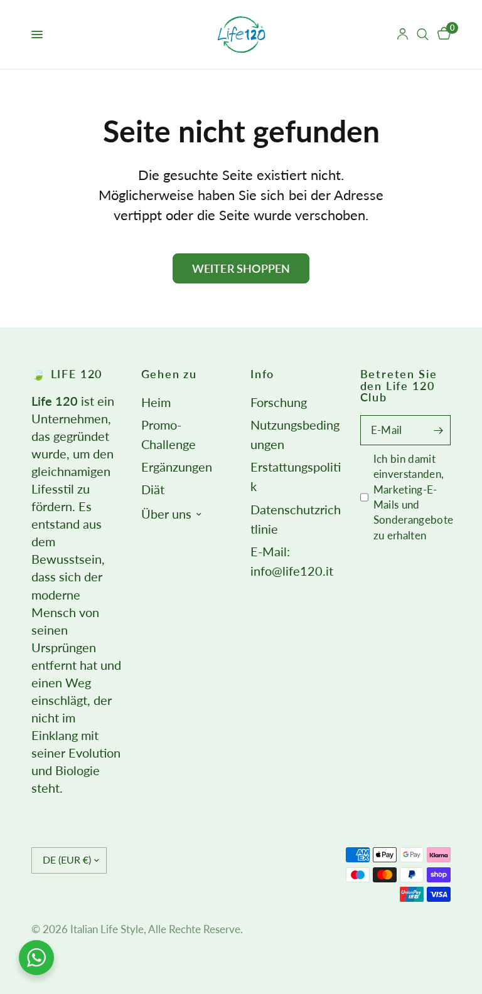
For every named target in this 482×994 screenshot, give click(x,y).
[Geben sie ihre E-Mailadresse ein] (438, 430)
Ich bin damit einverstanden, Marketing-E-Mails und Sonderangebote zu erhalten (413, 497)
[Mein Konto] (402, 34)
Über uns (166, 514)
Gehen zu (169, 373)
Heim (156, 402)
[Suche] (422, 34)
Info (262, 373)
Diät (152, 489)
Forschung (278, 402)
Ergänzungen (176, 467)
